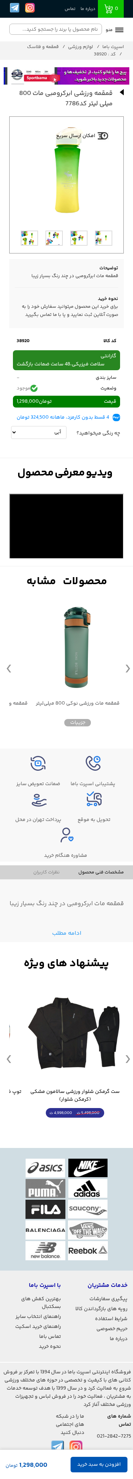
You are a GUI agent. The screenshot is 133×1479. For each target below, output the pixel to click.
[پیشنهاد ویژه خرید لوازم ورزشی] (66, 964)
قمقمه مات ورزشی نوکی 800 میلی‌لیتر (78, 704)
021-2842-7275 (114, 1436)
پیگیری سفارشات (108, 1299)
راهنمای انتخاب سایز (38, 1317)
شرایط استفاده (111, 1319)
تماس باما (50, 1337)
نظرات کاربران (46, 872)
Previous (9, 668)
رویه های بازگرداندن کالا (101, 1309)
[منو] (119, 30)
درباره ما (88, 9)
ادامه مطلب (66, 933)
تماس (70, 9)
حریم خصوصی (111, 1329)
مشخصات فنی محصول (101, 872)
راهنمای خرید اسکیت (38, 1327)
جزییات (77, 722)
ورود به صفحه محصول (75, 1126)
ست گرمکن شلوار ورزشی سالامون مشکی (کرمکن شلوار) (75, 1096)
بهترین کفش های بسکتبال (41, 1303)
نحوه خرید (50, 1347)
